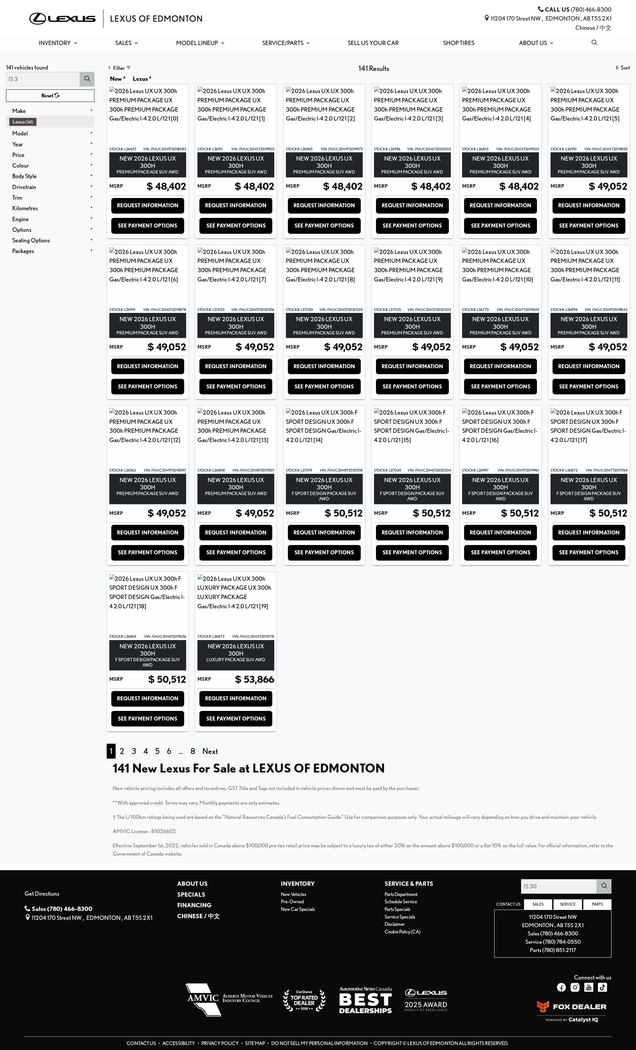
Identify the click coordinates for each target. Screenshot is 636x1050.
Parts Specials (397, 909)
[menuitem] (52, 122)
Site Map (255, 1043)
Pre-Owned (292, 902)
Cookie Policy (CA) (402, 932)
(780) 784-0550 (562, 941)
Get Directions (42, 893)
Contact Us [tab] (508, 904)
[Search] (87, 79)
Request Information (148, 205)
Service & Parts (409, 883)
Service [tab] (568, 904)
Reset (47, 96)
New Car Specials (298, 909)
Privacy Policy (220, 1043)
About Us (192, 883)
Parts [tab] (597, 904)
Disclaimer (395, 924)
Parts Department (401, 894)
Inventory (298, 883)
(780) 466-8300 (559, 933)
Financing (194, 905)
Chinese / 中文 (593, 27)
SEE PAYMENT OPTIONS (147, 226)
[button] (56, 43)
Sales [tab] (538, 904)
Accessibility (179, 1043)
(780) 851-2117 (559, 950)
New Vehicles (293, 894)
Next (210, 751)
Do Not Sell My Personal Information (319, 1043)
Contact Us (142, 1043)
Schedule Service (401, 902)
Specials (191, 894)
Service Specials (400, 917)
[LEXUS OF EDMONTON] (116, 17)
